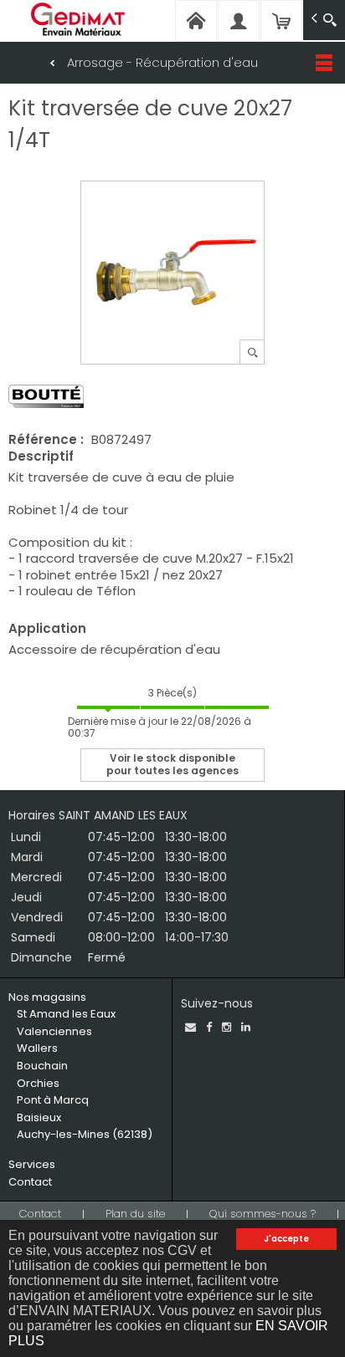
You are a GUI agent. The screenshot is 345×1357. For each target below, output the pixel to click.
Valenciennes (54, 1031)
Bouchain (42, 1066)
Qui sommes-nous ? (262, 1214)
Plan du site (135, 1214)
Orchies (38, 1083)
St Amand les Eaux (66, 1014)
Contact (30, 1182)
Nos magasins (47, 997)
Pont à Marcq (53, 1100)
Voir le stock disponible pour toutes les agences (172, 764)
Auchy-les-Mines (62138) (84, 1134)
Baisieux (39, 1117)
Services (31, 1164)
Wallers (37, 1048)
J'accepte (286, 1238)
